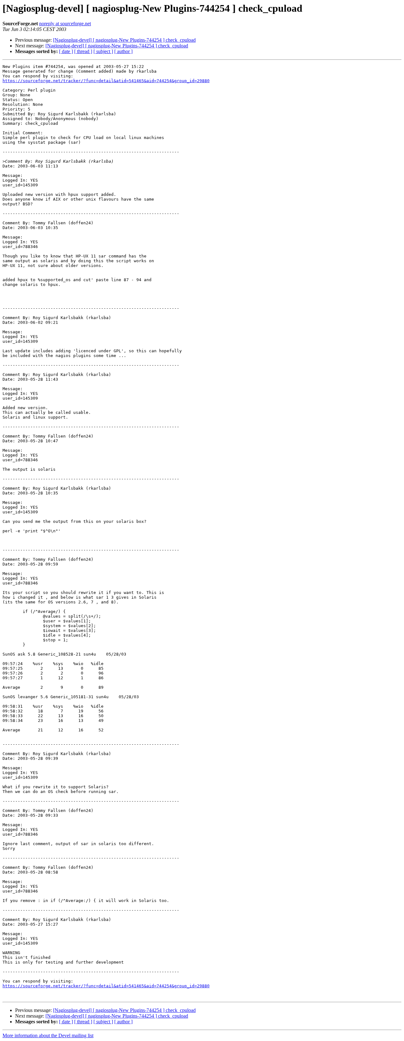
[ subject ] (103, 51)
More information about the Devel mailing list (48, 1035)
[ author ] (123, 51)
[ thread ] (83, 51)
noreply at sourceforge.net (65, 23)
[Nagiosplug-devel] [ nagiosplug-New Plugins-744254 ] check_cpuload (124, 40)
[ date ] (66, 51)
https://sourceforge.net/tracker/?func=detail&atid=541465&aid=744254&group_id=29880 (106, 80)
